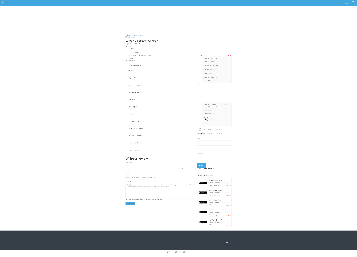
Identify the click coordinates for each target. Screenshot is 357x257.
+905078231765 (210, 114)
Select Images (180, 168)
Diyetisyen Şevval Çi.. (216, 220)
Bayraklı (219, 195)
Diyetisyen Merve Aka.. (216, 210)
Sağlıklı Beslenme (134, 92)
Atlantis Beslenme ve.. (216, 180)
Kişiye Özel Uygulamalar (136, 128)
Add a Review (134, 52)
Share (132, 49)
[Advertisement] (178, 20)
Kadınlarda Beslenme (135, 136)
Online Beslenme (134, 150)
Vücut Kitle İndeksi (134, 114)
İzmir (215, 195)
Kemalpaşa (216, 215)
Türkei (212, 195)
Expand (201, 85)
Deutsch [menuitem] (187, 252)
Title (127, 174)
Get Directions (208, 110)
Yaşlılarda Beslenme (135, 143)
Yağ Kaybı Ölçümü (134, 121)
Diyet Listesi (132, 78)
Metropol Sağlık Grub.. (216, 190)
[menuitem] (170, 252)
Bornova (219, 225)
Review (128, 182)
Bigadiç (212, 185)
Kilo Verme (132, 99)
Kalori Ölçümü (133, 107)
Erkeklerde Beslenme (135, 85)
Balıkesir (216, 185)
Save (132, 50)
